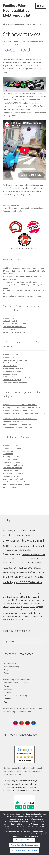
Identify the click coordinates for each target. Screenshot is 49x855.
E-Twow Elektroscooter (12, 371)
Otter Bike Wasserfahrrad (13, 479)
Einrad (9, 597)
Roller (11, 568)
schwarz (20, 567)
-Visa (5, 702)
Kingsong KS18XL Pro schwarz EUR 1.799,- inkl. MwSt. (23, 407)
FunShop (33, 558)
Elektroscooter (12, 554)
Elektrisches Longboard (11, 550)
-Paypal (6, 673)
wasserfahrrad (7, 616)
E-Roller (38, 540)
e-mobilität (34, 594)
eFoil (22, 546)
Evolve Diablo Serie (10, 470)
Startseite (9, 24)
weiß (25, 577)
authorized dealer (22, 535)
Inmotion (26, 607)
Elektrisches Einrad (35, 597)
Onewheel (20, 610)
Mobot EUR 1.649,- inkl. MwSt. (14, 421)
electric (15, 597)
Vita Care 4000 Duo (10, 329)
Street (25, 572)
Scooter (31, 567)
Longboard (23, 563)
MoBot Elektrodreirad (11, 374)
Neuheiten (15, 205)
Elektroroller (25, 550)
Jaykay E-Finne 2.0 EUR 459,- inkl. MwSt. (18, 424)
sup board (18, 613)
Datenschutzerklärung (24, 840)
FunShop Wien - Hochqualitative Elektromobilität (16, 10)
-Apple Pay (7, 689)
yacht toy (39, 576)
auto (20, 208)
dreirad (26, 208)
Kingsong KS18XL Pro (11, 456)
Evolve (9, 559)
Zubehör (22, 582)
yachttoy (5, 619)
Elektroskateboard (29, 555)
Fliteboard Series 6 (10, 366)
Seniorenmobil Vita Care (12, 468)
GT (21, 607)
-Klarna (6, 670)
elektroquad (40, 600)
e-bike (24, 594)
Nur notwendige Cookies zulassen (24, 850)
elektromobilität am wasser (27, 600)
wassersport (26, 616)
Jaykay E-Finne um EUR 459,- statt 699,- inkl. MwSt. (23, 296)
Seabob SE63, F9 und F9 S (12, 462)
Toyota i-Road (16, 49)
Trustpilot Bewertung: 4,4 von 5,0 (25, 790)
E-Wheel (17, 546)
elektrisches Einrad (34, 546)
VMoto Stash (8, 454)
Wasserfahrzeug (16, 616)
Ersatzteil (40, 554)
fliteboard (36, 603)
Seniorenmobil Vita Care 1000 (14, 327)
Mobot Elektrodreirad (11, 321)
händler (7, 562)
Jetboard (14, 563)
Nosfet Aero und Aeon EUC (13, 473)
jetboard (32, 607)
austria (17, 530)
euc (4, 603)
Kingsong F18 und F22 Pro (13, 465)
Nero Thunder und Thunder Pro (15, 482)
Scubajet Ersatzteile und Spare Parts (17, 427)
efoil (4, 597)
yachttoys (9, 582)
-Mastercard (8, 698)
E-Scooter (41, 594)
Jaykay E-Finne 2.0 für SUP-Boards (16, 484)
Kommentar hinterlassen (12, 45)
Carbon (12, 594)
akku (16, 208)
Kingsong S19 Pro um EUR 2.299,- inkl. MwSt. (20, 282)
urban (39, 613)
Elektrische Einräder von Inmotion (16, 360)
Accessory (8, 530)
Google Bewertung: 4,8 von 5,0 (24, 780)
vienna (19, 576)
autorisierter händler (16, 540)
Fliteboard (15, 559)
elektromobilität (36, 208)
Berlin (29, 191)
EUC (5, 558)
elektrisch (23, 597)
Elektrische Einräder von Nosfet (15, 382)
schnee (31, 610)
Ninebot (5, 568)
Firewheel (25, 603)
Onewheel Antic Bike (11, 476)
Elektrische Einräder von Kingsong (16, 377)
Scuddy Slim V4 (9, 318)
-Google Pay (8, 692)
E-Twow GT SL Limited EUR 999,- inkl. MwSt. (20, 419)
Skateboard (8, 572)
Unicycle (10, 576)
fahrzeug (6, 211)
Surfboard (33, 572)
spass (12, 613)
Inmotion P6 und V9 (10, 459)
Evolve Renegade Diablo (12, 363)
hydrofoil (40, 559)
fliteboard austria (23, 559)
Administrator (37, 41)
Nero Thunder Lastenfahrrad (14, 332)
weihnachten (34, 616)
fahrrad (13, 603)
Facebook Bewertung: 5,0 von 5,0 (25, 784)
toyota (19, 211)
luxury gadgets (35, 562)
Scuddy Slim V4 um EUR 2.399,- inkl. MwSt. (19, 410)
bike (8, 594)
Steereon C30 (8, 451)
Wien (31, 576)
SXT (4, 577)
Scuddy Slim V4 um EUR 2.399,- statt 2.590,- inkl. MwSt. (24, 268)
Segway (38, 568)
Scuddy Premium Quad (12, 380)
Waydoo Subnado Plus (11, 354)
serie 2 (42, 610)
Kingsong (39, 607)
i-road (13, 211)
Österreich (35, 582)
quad (26, 610)
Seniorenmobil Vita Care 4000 (14, 324)
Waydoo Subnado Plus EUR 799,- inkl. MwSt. (20, 405)
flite (30, 603)
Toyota (6, 65)
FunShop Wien (15, 607)
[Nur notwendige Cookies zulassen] (46, 833)
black (32, 541)
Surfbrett (41, 572)
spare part (18, 572)
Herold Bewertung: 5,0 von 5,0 (23, 787)
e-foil (28, 594)
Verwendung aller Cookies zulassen (24, 845)
